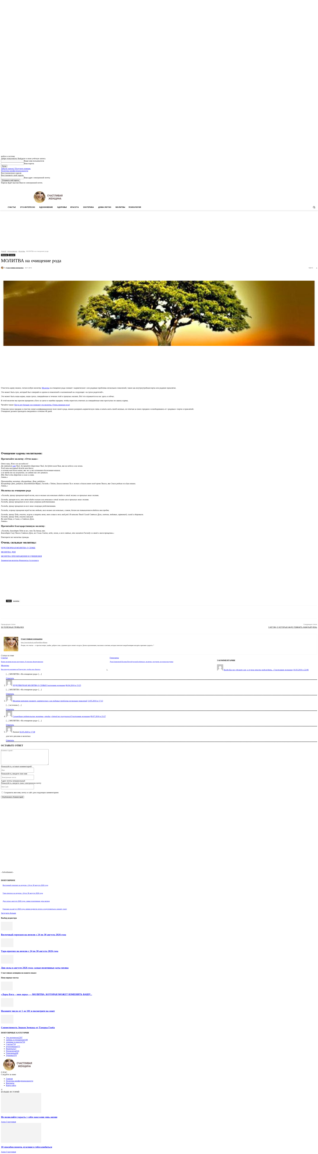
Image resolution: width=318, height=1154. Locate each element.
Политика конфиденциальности (14, 171)
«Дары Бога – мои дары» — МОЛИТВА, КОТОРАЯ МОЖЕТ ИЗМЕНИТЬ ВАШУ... (46, 994)
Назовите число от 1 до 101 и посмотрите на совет (28, 1011)
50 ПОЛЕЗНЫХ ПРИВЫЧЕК (12, 627)
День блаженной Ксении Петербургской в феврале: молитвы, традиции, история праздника (141, 662)
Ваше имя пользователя (34, 161)
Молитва (45, 388)
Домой (3, 251)
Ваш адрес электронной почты (37, 178)
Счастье (11, 255)
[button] (314, 207)
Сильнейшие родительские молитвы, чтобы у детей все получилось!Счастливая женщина (51, 716)
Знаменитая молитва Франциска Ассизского (20, 560)
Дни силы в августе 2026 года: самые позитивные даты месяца (26, 901)
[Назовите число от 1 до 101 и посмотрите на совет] (7, 1006)
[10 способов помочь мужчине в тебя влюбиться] (21, 1142)
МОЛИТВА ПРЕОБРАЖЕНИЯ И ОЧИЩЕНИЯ (21, 556)
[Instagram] (305, 185)
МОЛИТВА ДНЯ (8, 552)
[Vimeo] (312, 185)
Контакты (10, 1083)
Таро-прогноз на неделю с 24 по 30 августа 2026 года (23, 893)
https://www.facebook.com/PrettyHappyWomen (34, 642)
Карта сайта (11, 1085)
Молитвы (22, 251)
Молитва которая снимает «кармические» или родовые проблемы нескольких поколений (50, 701)
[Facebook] (301, 185)
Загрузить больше (8, 913)
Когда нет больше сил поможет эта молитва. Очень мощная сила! (42, 405)
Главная (9, 1079)
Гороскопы (114, 658)
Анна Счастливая (8, 1122)
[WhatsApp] (55, 274)
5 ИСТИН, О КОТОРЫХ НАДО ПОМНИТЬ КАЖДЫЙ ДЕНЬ (292, 627)
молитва (16, 601)
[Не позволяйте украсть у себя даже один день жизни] (21, 1112)
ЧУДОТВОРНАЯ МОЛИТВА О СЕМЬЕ (18, 548)
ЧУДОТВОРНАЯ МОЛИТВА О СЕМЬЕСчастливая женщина (39, 685)
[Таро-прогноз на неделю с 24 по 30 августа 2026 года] (7, 946)
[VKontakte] (35, 649)
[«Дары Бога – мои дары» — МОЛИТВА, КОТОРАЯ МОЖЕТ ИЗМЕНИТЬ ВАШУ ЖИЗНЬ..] (7, 990)
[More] (64, 274)
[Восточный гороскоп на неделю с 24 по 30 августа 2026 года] (7, 930)
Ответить (10, 678)
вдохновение (12, 251)
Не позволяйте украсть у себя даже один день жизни (29, 1117)
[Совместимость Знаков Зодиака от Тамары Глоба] (7, 1023)
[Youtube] (315, 185)
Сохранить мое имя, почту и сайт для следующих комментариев (31, 792)
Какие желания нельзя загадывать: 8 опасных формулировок (22, 662)
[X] (308, 185)
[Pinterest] (46, 274)
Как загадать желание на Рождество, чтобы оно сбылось (20, 669)
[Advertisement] (159, 229)
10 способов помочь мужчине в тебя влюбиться (26, 1147)
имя (14, 466)
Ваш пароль (29, 163)
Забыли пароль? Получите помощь (16, 169)
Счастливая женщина (14, 268)
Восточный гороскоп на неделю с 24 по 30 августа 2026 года (25, 885)
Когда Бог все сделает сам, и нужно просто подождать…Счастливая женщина (258, 670)
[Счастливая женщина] (2, 268)
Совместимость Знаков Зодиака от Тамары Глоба (28, 1027)
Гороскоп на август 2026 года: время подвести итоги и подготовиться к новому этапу (35, 909)
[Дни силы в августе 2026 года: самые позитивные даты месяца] (7, 963)
